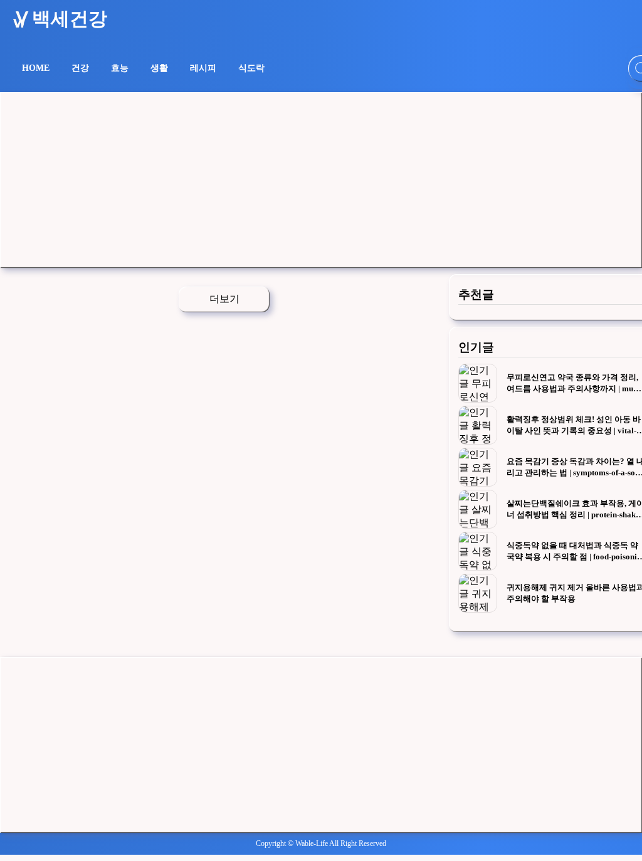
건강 (80, 68)
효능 (120, 68)
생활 (159, 68)
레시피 (203, 68)
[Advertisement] (321, 180)
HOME (36, 68)
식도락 (251, 68)
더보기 (224, 298)
